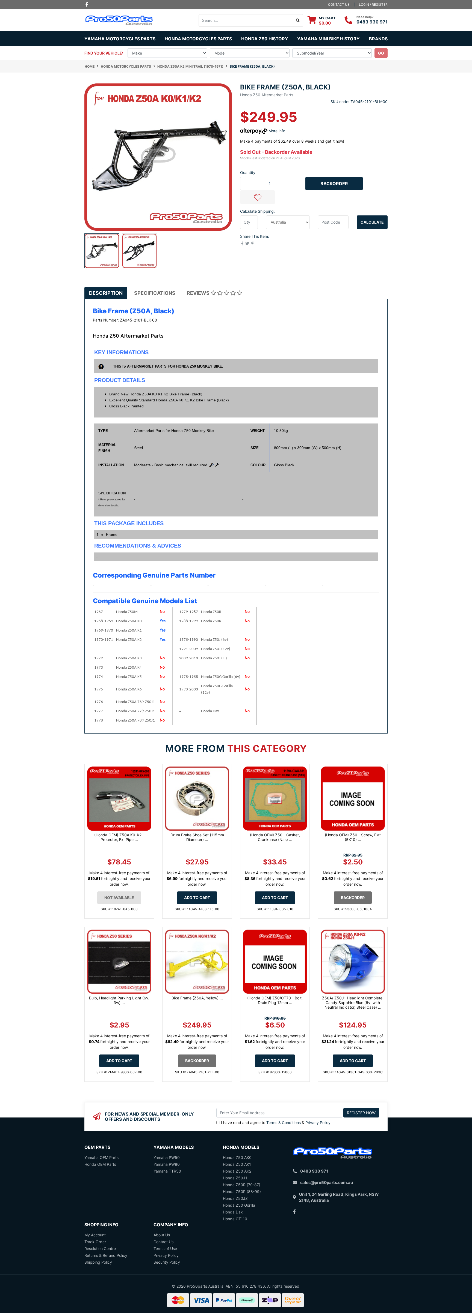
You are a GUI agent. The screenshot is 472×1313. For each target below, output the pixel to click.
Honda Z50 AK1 (237, 1164)
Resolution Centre (100, 1248)
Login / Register (373, 4)
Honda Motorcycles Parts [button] (198, 38)
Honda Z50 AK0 (237, 1157)
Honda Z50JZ (235, 1198)
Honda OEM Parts (100, 1164)
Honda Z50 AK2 (237, 1171)
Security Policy (167, 1262)
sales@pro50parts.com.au (326, 1182)
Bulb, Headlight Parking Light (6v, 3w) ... (119, 1000)
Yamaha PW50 (167, 1157)
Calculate (372, 222)
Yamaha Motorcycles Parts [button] (119, 38)
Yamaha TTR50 (167, 1171)
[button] (257, 197)
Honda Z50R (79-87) (241, 1184)
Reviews (199, 293)
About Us (162, 1235)
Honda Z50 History (264, 38)
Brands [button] (378, 38)
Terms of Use (165, 1248)
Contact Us (163, 1241)
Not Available (119, 897)
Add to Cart (197, 897)
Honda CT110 (235, 1218)
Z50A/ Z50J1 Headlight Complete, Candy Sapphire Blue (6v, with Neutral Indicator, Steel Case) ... (353, 1002)
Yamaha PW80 (167, 1164)
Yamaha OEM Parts (101, 1157)
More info (276, 130)
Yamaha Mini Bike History (328, 38)
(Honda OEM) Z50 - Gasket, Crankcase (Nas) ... (275, 837)
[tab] (105, 293)
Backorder (334, 183)
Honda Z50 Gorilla (239, 1205)
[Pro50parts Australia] (119, 19)
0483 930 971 (372, 22)
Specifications (154, 293)
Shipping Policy (98, 1262)
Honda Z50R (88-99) (242, 1191)
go (381, 53)
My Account (95, 1235)
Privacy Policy (318, 1122)
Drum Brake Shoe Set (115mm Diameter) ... (197, 837)
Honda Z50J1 (235, 1178)
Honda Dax (233, 1212)
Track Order (95, 1241)
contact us (339, 4)
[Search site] (298, 20)
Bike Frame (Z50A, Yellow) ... (197, 998)
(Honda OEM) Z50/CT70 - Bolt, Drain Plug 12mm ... (275, 1000)
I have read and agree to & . (276, 1122)
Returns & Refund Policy (105, 1255)
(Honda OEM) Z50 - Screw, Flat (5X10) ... (353, 837)
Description (106, 293)
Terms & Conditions (283, 1122)
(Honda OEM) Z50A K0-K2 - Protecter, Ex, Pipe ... (119, 837)
